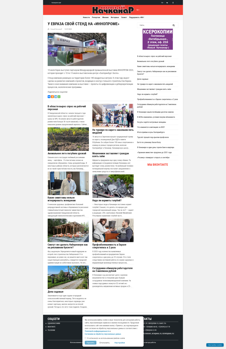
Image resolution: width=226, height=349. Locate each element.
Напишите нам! (56, 3)
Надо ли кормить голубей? (106, 200)
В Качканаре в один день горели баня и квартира (155, 147)
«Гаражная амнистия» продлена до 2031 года (154, 152)
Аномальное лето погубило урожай (67, 153)
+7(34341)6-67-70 (164, 327)
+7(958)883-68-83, (151, 327)
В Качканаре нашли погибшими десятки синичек (155, 112)
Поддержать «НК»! (136, 17)
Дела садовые (55, 291)
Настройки (120, 342)
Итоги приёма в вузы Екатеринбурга (151, 132)
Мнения (105, 17)
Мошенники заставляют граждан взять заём (110, 155)
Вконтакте (51, 327)
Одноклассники (54, 323)
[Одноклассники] (52, 96)
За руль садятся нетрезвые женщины (151, 122)
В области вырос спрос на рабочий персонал (67, 108)
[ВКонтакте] (49, 96)
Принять (91, 342)
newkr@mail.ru (168, 334)
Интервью (115, 17)
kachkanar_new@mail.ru (152, 334)
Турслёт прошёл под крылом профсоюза (153, 137)
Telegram (51, 330)
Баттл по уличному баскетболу (149, 142)
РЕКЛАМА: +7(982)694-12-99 (146, 330)
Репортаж (96, 17)
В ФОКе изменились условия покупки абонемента (156, 117)
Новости (86, 17)
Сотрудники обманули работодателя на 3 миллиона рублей (112, 269)
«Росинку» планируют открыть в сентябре (153, 157)
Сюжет (124, 17)
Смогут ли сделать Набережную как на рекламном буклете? (68, 246)
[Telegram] (55, 96)
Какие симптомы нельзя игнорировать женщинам (62, 199)
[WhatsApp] (59, 96)
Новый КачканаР (56, 29)
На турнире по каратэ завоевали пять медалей (113, 131)
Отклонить (104, 342)
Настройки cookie (215, 345)
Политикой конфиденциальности (97, 331)
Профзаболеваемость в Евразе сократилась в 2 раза (109, 246)
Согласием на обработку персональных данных (103, 334)
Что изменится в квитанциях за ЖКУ (151, 127)
